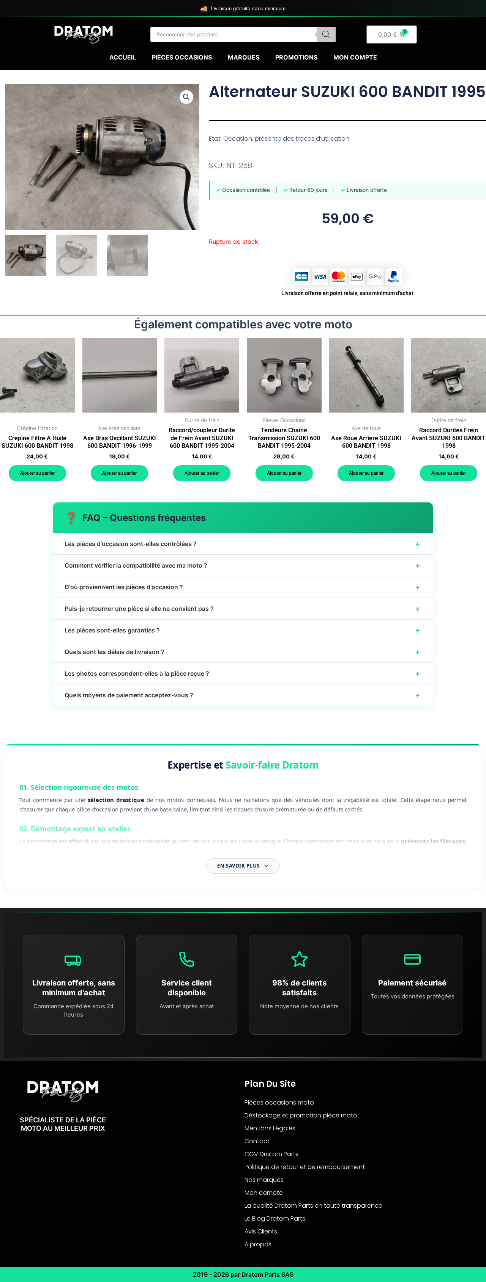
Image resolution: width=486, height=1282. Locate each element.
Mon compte (355, 57)
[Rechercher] (326, 34)
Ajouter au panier (37, 473)
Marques (243, 57)
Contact (257, 1141)
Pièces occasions (182, 57)
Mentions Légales (270, 1128)
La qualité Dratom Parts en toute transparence (313, 1205)
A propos (258, 1244)
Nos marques (264, 1179)
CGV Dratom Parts (271, 1154)
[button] (186, 97)
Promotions (296, 57)
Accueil (122, 57)
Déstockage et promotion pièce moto (301, 1115)
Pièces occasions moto (279, 1102)
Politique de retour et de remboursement (305, 1167)
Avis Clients (261, 1231)
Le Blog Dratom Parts (275, 1218)
